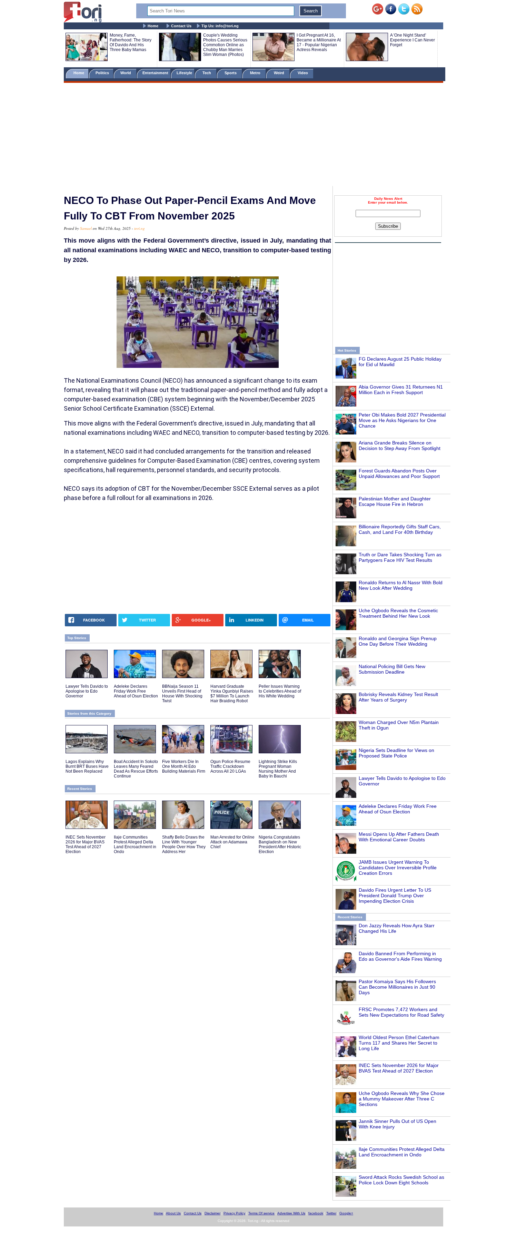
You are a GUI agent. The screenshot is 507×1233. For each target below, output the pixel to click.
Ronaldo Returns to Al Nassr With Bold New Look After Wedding (401, 585)
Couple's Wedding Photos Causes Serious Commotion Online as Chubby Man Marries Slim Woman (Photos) (225, 45)
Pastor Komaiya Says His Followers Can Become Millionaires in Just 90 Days (397, 987)
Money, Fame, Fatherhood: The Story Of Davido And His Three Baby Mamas (130, 42)
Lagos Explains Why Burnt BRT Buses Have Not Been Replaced (87, 766)
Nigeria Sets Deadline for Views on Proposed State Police (396, 753)
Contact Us (181, 26)
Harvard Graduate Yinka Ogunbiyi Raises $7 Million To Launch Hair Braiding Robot (231, 693)
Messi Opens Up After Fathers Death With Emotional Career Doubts (399, 836)
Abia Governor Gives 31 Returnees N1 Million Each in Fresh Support (401, 389)
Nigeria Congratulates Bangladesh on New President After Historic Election (280, 844)
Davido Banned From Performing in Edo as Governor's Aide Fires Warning (400, 956)
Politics (102, 73)
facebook (315, 1213)
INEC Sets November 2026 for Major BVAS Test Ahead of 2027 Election (399, 1068)
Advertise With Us (291, 1213)
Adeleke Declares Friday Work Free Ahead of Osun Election (398, 808)
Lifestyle (184, 73)
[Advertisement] (253, 135)
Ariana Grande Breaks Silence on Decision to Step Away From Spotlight (399, 445)
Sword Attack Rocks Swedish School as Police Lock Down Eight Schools (401, 1179)
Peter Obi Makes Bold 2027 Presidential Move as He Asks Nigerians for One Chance (402, 420)
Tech (207, 73)
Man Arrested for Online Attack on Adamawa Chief (232, 842)
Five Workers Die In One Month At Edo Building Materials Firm (183, 766)
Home (153, 26)
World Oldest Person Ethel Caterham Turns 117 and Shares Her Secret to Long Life (399, 1043)
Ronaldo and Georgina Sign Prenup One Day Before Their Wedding (398, 641)
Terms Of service (261, 1213)
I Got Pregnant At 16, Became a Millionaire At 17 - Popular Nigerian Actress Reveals (319, 42)
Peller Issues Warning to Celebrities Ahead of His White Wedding (280, 691)
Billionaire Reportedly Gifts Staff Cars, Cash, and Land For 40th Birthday (400, 529)
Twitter (331, 1213)
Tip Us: (220, 26)
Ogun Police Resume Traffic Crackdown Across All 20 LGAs (230, 766)
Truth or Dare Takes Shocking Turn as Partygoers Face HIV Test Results (400, 557)
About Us (173, 1213)
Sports (231, 73)
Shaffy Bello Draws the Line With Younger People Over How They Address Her (184, 844)
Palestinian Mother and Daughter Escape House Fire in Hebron (395, 501)
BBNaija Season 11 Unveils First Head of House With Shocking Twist (182, 693)
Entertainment (155, 73)
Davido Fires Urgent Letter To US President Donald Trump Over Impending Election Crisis (395, 895)
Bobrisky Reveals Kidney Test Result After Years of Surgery (398, 697)
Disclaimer (212, 1213)
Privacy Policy (234, 1213)
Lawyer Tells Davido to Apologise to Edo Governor (87, 691)
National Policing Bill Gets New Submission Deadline (392, 669)
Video (303, 73)
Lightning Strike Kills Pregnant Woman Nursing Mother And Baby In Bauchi (278, 769)
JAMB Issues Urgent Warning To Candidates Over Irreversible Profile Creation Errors (398, 867)
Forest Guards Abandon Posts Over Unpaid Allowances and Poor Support (399, 473)
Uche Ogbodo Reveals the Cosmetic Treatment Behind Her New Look (398, 613)
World (126, 73)
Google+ (346, 1213)
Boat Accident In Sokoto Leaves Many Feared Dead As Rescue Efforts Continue (136, 769)
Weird (279, 73)
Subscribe (388, 226)
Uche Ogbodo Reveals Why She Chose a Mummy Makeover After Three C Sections (402, 1098)
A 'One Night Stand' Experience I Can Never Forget (412, 40)
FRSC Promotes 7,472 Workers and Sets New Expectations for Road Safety (401, 1012)
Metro (256, 73)
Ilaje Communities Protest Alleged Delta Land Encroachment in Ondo (402, 1151)
